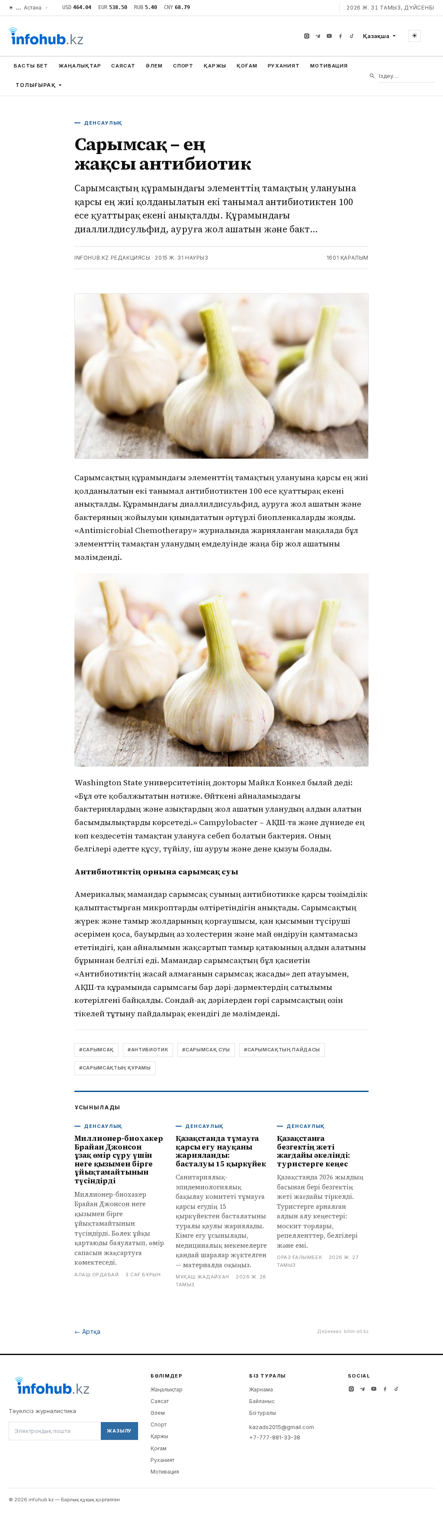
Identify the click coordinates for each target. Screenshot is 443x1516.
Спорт (183, 66)
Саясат (123, 66)
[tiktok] (351, 35)
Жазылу (119, 1431)
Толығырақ (36, 85)
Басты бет (31, 66)
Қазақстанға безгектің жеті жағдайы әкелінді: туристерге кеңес (313, 1151)
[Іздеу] (372, 76)
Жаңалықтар (79, 66)
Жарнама (261, 1389)
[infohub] (46, 36)
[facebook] (340, 35)
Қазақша (376, 35)
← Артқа (87, 1331)
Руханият (284, 66)
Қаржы (215, 66)
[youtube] (329, 35)
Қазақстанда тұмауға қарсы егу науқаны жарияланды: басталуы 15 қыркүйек (221, 1151)
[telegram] (318, 35)
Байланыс (262, 1401)
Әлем (154, 66)
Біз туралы (262, 1413)
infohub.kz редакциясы (112, 257)
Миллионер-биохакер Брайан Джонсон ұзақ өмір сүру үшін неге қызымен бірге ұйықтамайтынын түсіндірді (118, 1159)
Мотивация (329, 66)
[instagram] (306, 35)
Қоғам (247, 66)
